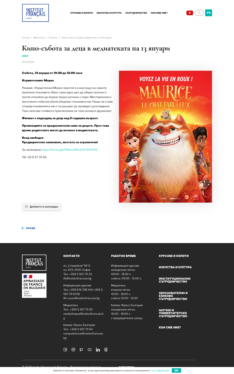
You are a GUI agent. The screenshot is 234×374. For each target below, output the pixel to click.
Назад (30, 228)
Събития (52, 37)
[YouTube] (189, 13)
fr (208, 12)
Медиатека (39, 37)
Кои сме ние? (159, 13)
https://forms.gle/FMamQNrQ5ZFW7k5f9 (69, 149)
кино (25, 56)
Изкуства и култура (175, 267)
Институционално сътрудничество (175, 280)
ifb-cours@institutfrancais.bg (81, 298)
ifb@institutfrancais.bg (77, 278)
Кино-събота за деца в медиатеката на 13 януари (87, 37)
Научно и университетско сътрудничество (173, 313)
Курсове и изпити (81, 13)
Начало (26, 37)
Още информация (159, 370)
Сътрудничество (136, 13)
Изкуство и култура (109, 13)
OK (176, 370)
